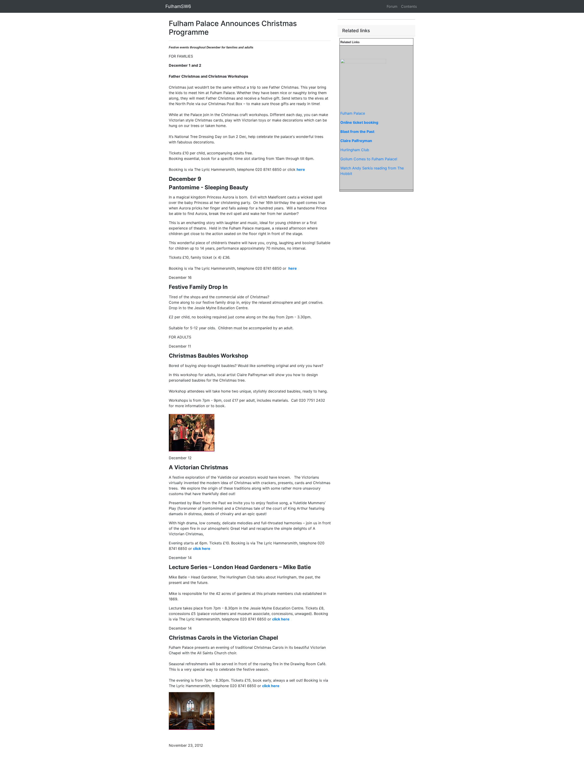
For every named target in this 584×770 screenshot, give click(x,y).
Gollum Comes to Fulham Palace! (368, 159)
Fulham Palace (352, 113)
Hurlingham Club (354, 150)
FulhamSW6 (178, 6)
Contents (409, 6)
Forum (392, 6)
